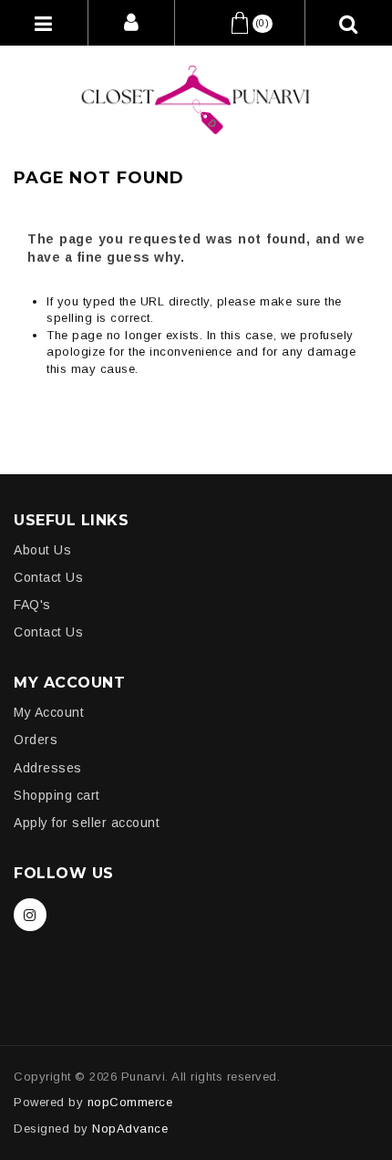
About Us (42, 550)
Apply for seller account (87, 822)
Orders (35, 739)
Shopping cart (57, 795)
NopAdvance (130, 1128)
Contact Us (48, 577)
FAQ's (32, 604)
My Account (49, 712)
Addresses (48, 768)
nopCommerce (130, 1102)
